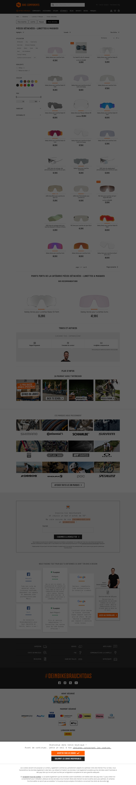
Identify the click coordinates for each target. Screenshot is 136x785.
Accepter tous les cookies (66, 753)
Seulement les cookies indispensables (68, 758)
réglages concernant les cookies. (92, 747)
